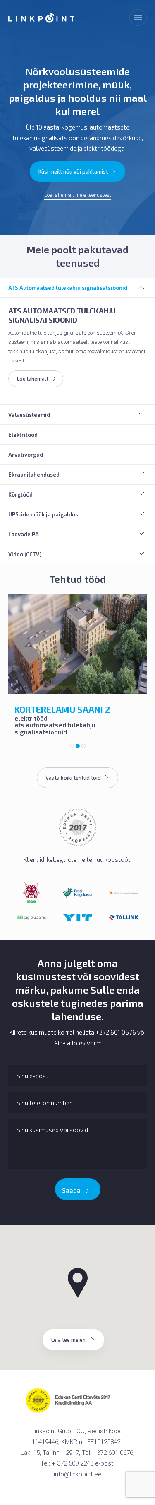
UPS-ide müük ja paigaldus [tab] (43, 514)
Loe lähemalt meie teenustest (77, 195)
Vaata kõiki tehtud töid (73, 777)
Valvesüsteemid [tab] (29, 414)
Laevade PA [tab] (23, 534)
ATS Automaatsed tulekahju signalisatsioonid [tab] (67, 287)
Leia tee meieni (69, 1339)
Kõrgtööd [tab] (20, 494)
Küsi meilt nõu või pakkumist (73, 171)
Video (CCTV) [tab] (24, 554)
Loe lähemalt (32, 378)
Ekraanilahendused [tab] (34, 474)
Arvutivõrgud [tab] (25, 454)
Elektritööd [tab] (23, 434)
